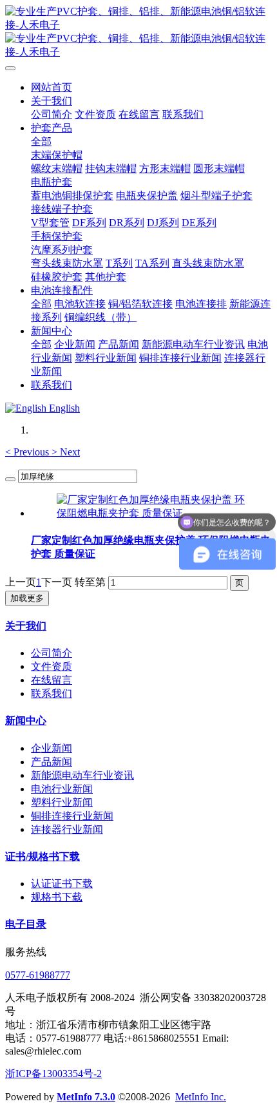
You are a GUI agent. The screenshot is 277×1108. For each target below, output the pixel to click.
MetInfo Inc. (200, 1096)
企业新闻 (51, 748)
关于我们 (25, 625)
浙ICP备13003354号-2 (53, 1073)
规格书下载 (56, 897)
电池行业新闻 (62, 788)
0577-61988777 (37, 975)
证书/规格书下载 (42, 856)
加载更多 (27, 598)
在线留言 (51, 679)
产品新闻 (51, 761)
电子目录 (25, 924)
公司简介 (51, 652)
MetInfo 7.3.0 (86, 1096)
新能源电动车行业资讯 (82, 775)
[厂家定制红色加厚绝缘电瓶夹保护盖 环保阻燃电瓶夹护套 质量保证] (151, 513)
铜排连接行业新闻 (72, 815)
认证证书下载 (62, 883)
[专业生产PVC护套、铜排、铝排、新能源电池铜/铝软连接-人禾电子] (138, 32)
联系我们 (51, 693)
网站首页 (51, 87)
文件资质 (51, 666)
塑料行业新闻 (62, 802)
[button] (28, 451)
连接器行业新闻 (67, 829)
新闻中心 (25, 720)
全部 (41, 141)
